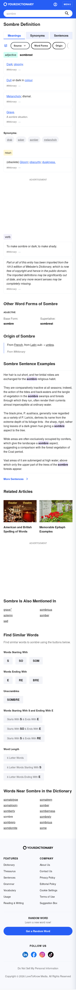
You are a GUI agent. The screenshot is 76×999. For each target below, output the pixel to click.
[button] (55, 4)
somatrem (46, 800)
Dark (10, 64)
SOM (36, 661)
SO (21, 661)
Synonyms (37, 35)
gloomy (18, 64)
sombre (13, 700)
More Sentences (14, 479)
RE (21, 680)
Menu (67, 4)
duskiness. (49, 162)
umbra (50, 345)
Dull (9, 80)
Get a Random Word (38, 931)
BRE (36, 680)
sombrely (45, 816)
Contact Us (46, 871)
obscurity (35, 162)
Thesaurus (10, 871)
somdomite (10, 828)
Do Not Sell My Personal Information (38, 968)
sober (21, 139)
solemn (8, 615)
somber (34, 139)
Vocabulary (10, 890)
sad (6, 621)
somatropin (10, 805)
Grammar (9, 884)
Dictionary (9, 864)
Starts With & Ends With (23, 719)
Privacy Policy (47, 877)
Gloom (24, 162)
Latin (33, 345)
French (18, 345)
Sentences (61, 35)
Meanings (14, 35)
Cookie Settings (48, 890)
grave (8, 610)
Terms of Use (47, 896)
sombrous (46, 610)
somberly (9, 811)
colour (28, 80)
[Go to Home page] (19, 4)
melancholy (50, 139)
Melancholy (14, 96)
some (43, 828)
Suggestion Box (48, 903)
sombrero (9, 822)
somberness (47, 811)
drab (9, 139)
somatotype (11, 800)
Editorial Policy (48, 884)
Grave (10, 112)
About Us (45, 864)
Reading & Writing (14, 903)
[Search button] (67, 13)
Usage (7, 896)
